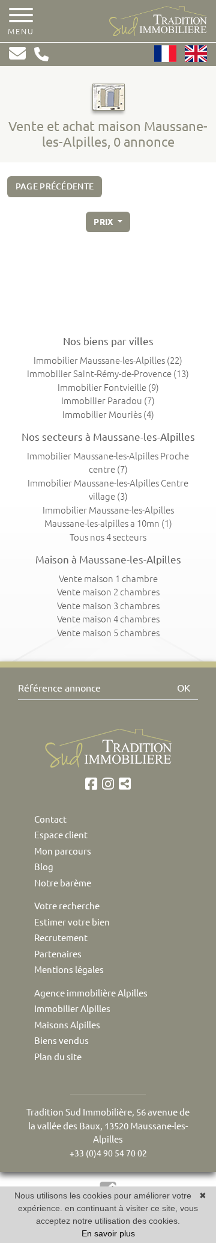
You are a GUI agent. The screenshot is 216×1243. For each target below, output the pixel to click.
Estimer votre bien (72, 922)
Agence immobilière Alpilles (91, 993)
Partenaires (58, 954)
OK (183, 688)
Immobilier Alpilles (72, 1009)
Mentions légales (69, 970)
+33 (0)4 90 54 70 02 (108, 1153)
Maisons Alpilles (67, 1025)
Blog (43, 867)
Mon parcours (62, 851)
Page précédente (55, 186)
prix (104, 222)
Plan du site (58, 1057)
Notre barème (62, 883)
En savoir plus (108, 1233)
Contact (50, 819)
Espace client (61, 835)
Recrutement (61, 938)
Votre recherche (67, 906)
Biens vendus (61, 1041)
